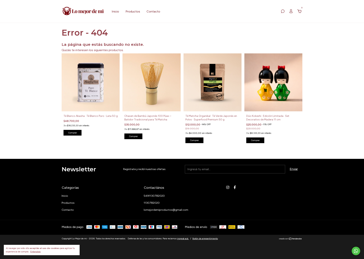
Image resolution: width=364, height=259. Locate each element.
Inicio (115, 11)
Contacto (153, 11)
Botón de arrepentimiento (205, 238)
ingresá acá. (183, 238)
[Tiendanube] (290, 239)
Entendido (35, 251)
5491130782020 (154, 195)
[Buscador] (282, 11)
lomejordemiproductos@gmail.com (166, 209)
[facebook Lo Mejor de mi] (235, 187)
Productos (133, 11)
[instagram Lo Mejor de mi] (228, 187)
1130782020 (152, 202)
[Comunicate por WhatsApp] (356, 251)
